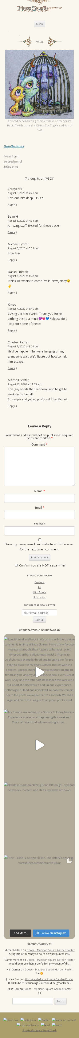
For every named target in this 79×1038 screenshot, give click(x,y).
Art (39, 587)
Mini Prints (39, 592)
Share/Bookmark (14, 146)
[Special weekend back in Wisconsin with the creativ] (39, 672)
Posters (39, 582)
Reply (11, 204)
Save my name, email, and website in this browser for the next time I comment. (39, 546)
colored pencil (13, 161)
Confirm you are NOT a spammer (41, 565)
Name (39, 491)
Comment (39, 444)
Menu (39, 23)
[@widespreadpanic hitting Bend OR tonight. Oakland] (39, 817)
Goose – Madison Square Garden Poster (51, 950)
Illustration (39, 597)
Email (39, 507)
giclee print (11, 166)
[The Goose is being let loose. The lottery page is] (39, 890)
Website (39, 524)
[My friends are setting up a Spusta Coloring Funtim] (39, 745)
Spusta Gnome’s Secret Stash (40, 1030)
